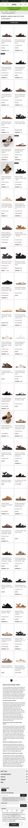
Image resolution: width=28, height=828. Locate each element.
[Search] (7, 4)
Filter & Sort (14, 22)
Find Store (23, 805)
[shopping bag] (25, 4)
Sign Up (3, 790)
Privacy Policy (7, 817)
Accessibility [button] (23, 1)
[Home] (14, 4)
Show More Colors (5, 45)
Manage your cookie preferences (13, 814)
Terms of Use (19, 799)
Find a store (4, 803)
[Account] (21, 4)
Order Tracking (5, 1)
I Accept (14, 824)
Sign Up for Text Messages (7, 792)
